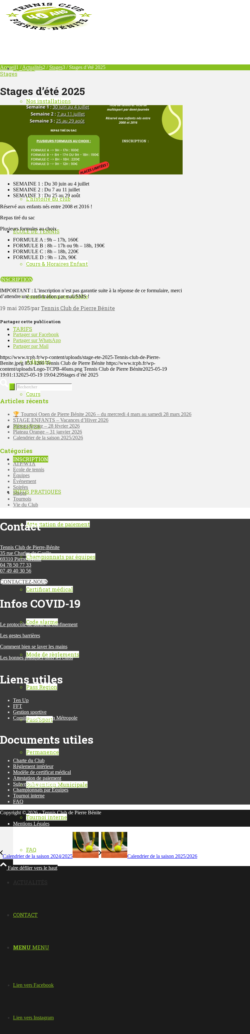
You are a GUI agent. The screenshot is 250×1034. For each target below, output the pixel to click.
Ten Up (21, 700)
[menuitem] (138, 850)
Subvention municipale (36, 784)
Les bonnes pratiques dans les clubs (36, 657)
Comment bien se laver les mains (33, 646)
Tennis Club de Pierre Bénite (78, 308)
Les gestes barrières (20, 635)
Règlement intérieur (33, 766)
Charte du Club (29, 760)
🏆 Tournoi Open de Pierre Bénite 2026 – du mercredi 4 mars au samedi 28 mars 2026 (102, 414)
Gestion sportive (30, 712)
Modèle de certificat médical (42, 772)
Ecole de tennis (28, 469)
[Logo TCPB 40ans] (49, 31)
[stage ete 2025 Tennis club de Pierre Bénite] (91, 172)
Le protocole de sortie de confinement (38, 624)
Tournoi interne (29, 795)
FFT (17, 706)
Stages (8, 73)
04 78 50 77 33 (15, 565)
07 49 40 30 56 (15, 570)
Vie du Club (25, 504)
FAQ (18, 801)
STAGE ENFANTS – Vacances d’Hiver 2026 (60, 420)
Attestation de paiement (37, 778)
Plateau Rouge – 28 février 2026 (46, 426)
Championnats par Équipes (40, 790)
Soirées (20, 487)
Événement (24, 481)
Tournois (22, 499)
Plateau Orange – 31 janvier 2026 (47, 431)
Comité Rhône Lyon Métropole (45, 718)
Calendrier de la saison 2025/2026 (48, 437)
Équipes (21, 475)
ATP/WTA (24, 463)
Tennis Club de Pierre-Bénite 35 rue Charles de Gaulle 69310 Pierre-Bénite (30, 553)
